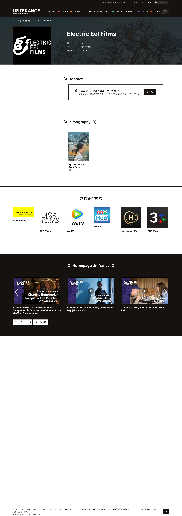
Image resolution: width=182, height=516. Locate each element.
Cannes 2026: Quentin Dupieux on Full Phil (143, 309)
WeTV (70, 231)
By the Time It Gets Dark (76, 166)
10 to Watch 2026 (137, 2)
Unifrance (144, 11)
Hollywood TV (129, 231)
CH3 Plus (152, 231)
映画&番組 (52, 11)
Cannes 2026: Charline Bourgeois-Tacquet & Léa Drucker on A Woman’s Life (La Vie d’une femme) (37, 310)
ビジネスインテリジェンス (125, 11)
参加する (156, 11)
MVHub (98, 226)
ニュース (64, 11)
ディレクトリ (105, 11)
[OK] (166, 511)
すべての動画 (41, 322)
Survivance (19, 220)
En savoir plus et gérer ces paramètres (26, 514)
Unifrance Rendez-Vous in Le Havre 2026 (114, 2)
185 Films (45, 231)
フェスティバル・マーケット (84, 11)
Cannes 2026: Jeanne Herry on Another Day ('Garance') (90, 309)
